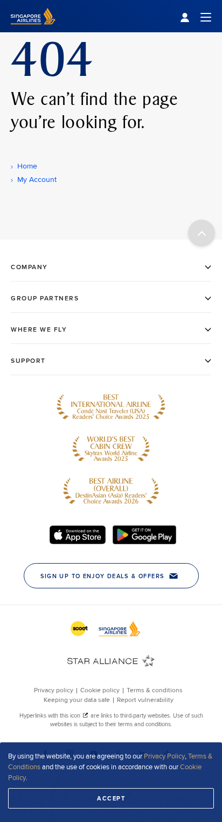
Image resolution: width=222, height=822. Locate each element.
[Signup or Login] (195, 16)
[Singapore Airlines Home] (33, 29)
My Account (37, 179)
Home (27, 165)
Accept (111, 798)
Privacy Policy (164, 756)
